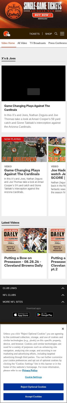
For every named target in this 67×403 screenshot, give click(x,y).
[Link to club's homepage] (7, 32)
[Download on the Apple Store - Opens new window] (21, 315)
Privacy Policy (29, 370)
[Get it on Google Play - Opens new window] (44, 316)
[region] (33, 363)
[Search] (56, 33)
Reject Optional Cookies (33, 386)
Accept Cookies (33, 396)
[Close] (63, 329)
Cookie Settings (33, 377)
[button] (33, 91)
